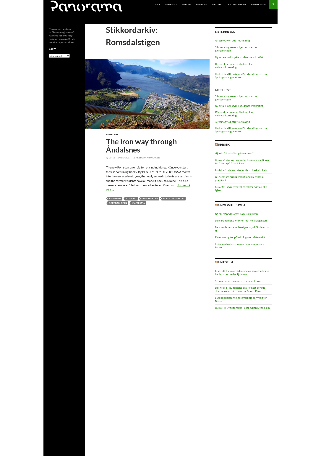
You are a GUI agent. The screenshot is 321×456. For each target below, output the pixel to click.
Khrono (224, 144)
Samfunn (186, 4)
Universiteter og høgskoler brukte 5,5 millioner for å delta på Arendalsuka (242, 161)
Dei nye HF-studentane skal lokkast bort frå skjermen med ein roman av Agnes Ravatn (240, 289)
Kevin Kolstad (150, 198)
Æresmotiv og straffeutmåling (232, 40)
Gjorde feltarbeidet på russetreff (234, 153)
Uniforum (225, 262)
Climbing (131, 198)
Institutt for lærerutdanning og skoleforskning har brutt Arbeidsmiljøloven (242, 272)
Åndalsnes (115, 198)
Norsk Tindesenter (173, 198)
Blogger (217, 4)
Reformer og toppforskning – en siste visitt (240, 237)
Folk (157, 4)
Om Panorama (258, 4)
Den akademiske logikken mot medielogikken (241, 220)
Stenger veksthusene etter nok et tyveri (238, 280)
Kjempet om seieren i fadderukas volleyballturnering (234, 65)
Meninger (201, 4)
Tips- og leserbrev (236, 4)
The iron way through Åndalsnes (141, 145)
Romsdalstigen (118, 203)
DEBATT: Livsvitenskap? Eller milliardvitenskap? (242, 307)
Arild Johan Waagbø (148, 157)
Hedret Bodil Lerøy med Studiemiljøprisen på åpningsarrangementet (241, 75)
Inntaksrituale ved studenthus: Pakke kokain (241, 170)
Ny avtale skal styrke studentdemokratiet (239, 57)
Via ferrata (138, 203)
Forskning (171, 4)
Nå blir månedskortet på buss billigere (237, 213)
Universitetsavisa (231, 205)
